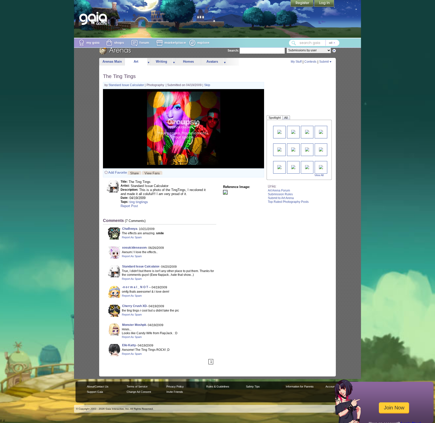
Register (302, 4)
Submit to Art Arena (281, 198)
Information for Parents (300, 386)
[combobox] (314, 43)
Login (324, 4)
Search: (233, 50)
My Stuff (296, 61)
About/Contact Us (97, 386)
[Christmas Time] (293, 167)
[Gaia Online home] (94, 18)
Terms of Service (137, 386)
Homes (188, 61)
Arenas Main (112, 61)
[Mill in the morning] (293, 131)
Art (136, 61)
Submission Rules (280, 194)
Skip (207, 85)
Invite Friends (174, 391)
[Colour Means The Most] (321, 131)
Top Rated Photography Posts (288, 202)
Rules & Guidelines (217, 386)
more (148, 61)
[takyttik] (293, 149)
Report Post (129, 206)
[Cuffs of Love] (279, 131)
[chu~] (279, 149)
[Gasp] (307, 131)
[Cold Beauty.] (321, 167)
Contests (310, 61)
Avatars (212, 61)
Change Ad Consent (139, 391)
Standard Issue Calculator (126, 85)
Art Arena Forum (279, 190)
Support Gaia (95, 391)
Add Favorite (117, 172)
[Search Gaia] (293, 43)
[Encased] (307, 149)
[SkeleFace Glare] (321, 149)
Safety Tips (253, 386)
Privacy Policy (175, 386)
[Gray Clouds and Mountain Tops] (279, 167)
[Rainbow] (307, 167)
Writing (161, 61)
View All (318, 175)
